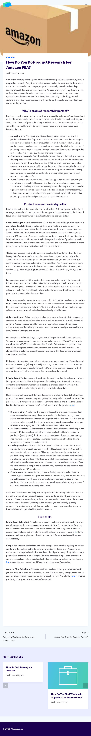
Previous (5, 685)
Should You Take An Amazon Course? (71, 635)
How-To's (10, 58)
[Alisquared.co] (8, 4)
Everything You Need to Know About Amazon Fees (19, 637)
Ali (9, 73)
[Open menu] (86, 4)
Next (85, 685)
